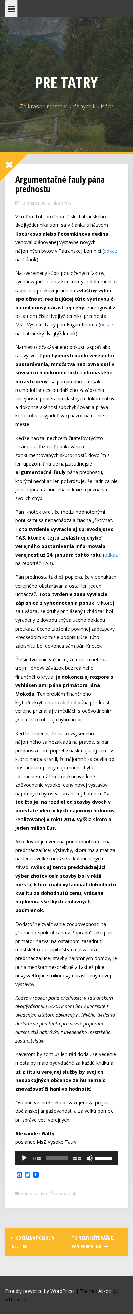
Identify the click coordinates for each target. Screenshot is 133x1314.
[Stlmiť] (89, 1158)
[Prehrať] (24, 1158)
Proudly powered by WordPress (40, 1291)
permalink (65, 1193)
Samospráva (33, 1193)
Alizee (104, 1291)
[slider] (104, 1157)
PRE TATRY (66, 82)
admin (64, 203)
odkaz (110, 251)
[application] (66, 1158)
